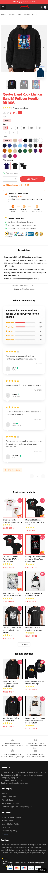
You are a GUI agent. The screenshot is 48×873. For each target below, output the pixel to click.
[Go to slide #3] (36, 84)
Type (4, 117)
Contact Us (6, 827)
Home (3, 14)
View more (24, 644)
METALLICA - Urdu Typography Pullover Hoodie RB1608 (10, 683)
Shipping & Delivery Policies (11, 817)
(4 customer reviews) (20, 108)
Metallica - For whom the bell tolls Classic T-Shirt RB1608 (12, 630)
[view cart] (44, 7)
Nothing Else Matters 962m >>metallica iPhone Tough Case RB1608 (35, 559)
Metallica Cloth (15, 14)
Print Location (8, 160)
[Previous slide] (4, 48)
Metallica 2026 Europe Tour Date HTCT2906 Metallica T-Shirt (35, 522)
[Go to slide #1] (11, 84)
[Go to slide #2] (24, 84)
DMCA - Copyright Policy (10, 803)
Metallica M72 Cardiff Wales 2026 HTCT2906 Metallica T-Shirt (11, 559)
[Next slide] (43, 48)
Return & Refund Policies (10, 824)
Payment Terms (7, 821)
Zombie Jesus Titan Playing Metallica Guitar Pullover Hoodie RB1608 (35, 720)
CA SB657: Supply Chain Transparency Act (17, 807)
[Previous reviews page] (32, 476)
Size (4, 124)
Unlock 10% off (5, 862)
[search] (41, 7)
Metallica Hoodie (30, 14)
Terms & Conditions (9, 797)
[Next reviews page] (43, 476)
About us (5, 793)
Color (5, 136)
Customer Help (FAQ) (9, 831)
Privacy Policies (7, 800)
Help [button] (43, 870)
